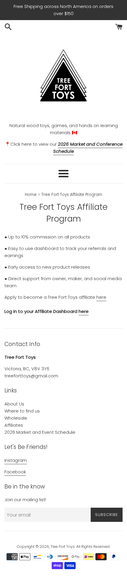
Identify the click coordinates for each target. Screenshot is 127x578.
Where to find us (22, 411)
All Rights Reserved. (93, 546)
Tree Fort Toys (63, 546)
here (101, 297)
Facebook (15, 472)
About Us (14, 404)
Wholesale (15, 418)
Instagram (15, 460)
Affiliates (13, 425)
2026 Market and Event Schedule (39, 432)
